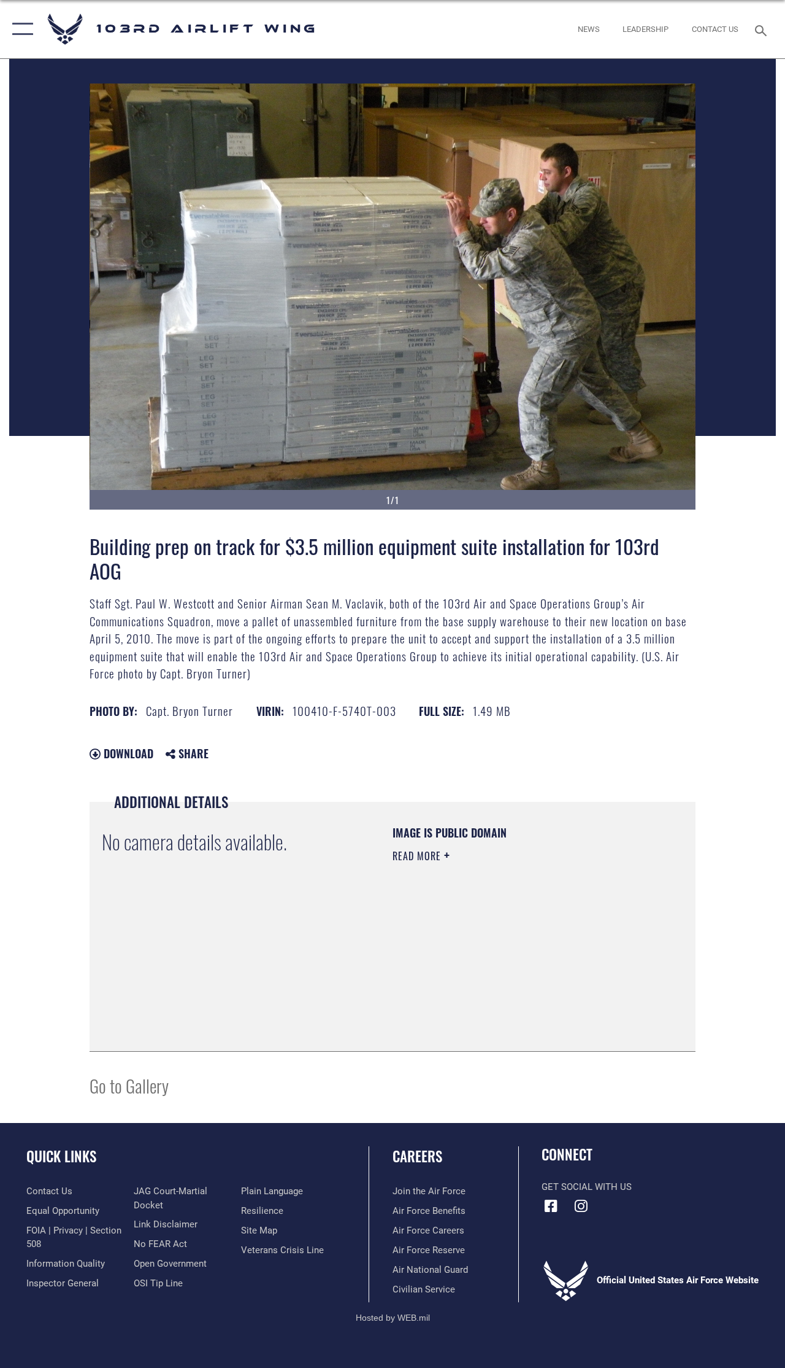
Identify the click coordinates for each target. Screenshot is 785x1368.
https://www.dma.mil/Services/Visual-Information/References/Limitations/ (502, 959)
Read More (418, 856)
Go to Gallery (129, 1085)
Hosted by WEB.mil (393, 1318)
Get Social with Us (587, 1186)
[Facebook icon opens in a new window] (551, 1206)
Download (127, 753)
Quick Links (61, 1156)
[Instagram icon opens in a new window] (581, 1206)
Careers (417, 1156)
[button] (20, 29)
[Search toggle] (762, 29)
